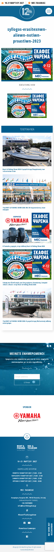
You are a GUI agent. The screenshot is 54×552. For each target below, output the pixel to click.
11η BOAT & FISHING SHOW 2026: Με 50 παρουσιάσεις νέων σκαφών (24, 209)
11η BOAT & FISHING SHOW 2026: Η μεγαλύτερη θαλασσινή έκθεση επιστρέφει (27, 322)
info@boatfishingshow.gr (27, 506)
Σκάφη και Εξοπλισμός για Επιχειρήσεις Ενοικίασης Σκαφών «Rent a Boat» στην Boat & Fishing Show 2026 (25, 284)
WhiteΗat (31, 550)
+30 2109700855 (27, 503)
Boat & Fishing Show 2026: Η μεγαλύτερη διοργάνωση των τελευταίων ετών (24, 170)
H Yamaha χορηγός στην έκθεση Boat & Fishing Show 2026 (24, 246)
